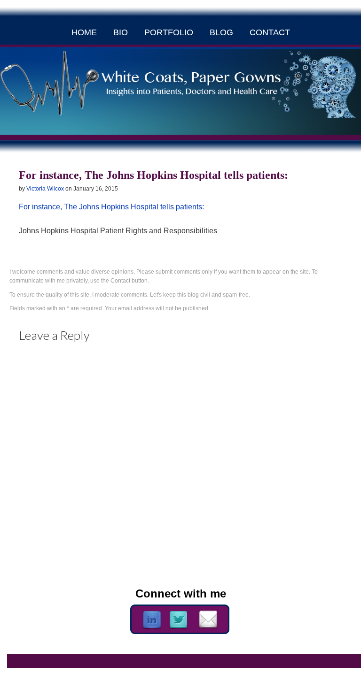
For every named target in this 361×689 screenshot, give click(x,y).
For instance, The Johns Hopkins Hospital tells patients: (111, 207)
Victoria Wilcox (45, 188)
